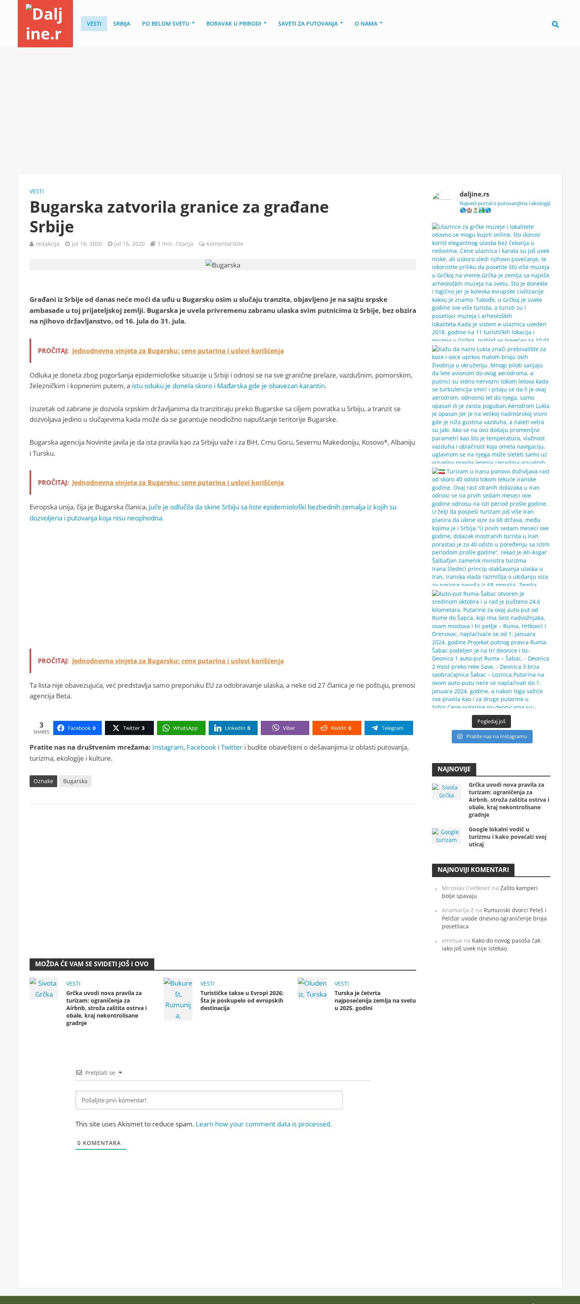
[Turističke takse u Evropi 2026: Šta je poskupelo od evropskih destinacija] (178, 998)
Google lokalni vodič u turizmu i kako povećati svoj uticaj (507, 836)
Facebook (201, 747)
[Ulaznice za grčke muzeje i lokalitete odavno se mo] (491, 282)
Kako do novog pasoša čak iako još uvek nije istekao (491, 944)
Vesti (94, 23)
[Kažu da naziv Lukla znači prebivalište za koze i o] (491, 404)
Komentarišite (224, 243)
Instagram (167, 747)
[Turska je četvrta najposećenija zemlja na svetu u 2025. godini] (312, 987)
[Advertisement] (290, 110)
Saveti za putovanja (308, 23)
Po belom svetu (165, 23)
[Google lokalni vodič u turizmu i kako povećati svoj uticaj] (446, 835)
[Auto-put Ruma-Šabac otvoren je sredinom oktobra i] (491, 649)
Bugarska (75, 781)
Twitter (232, 747)
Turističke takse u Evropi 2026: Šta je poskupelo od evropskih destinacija (242, 1000)
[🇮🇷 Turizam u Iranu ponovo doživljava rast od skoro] (491, 527)
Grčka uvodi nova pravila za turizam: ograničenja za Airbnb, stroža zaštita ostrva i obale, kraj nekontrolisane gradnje (106, 1008)
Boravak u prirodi (233, 23)
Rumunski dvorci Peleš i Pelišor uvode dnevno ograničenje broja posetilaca (494, 918)
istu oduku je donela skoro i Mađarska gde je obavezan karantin (228, 385)
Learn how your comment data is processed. (264, 1123)
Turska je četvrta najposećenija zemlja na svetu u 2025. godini (375, 1000)
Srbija (121, 23)
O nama (366, 23)
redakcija (48, 243)
